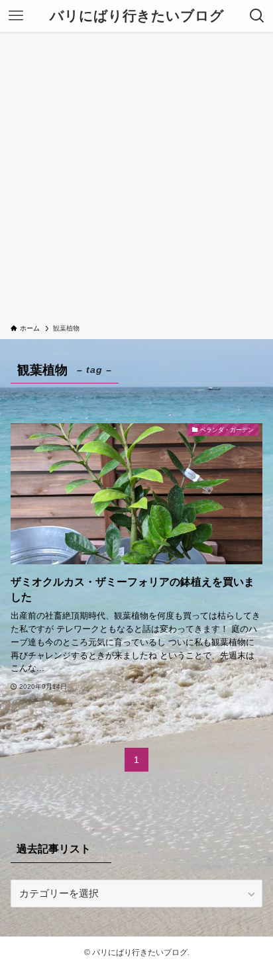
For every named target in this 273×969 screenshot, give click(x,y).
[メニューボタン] (16, 16)
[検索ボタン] (257, 16)
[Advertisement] (136, 180)
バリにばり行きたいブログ (137, 16)
